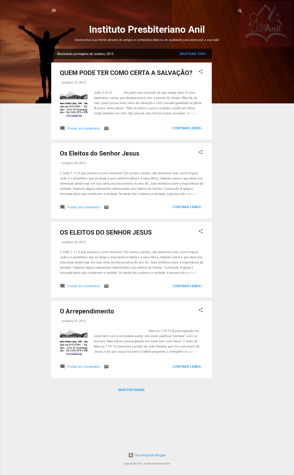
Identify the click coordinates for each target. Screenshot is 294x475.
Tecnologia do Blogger (149, 455)
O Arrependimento (87, 311)
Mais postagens (131, 390)
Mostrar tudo (193, 54)
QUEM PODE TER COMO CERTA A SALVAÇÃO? (126, 72)
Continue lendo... (188, 128)
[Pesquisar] (240, 11)
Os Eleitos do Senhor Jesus (99, 153)
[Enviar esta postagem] (106, 130)
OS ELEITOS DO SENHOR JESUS (106, 232)
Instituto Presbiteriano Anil (147, 29)
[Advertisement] (247, 113)
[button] (200, 72)
